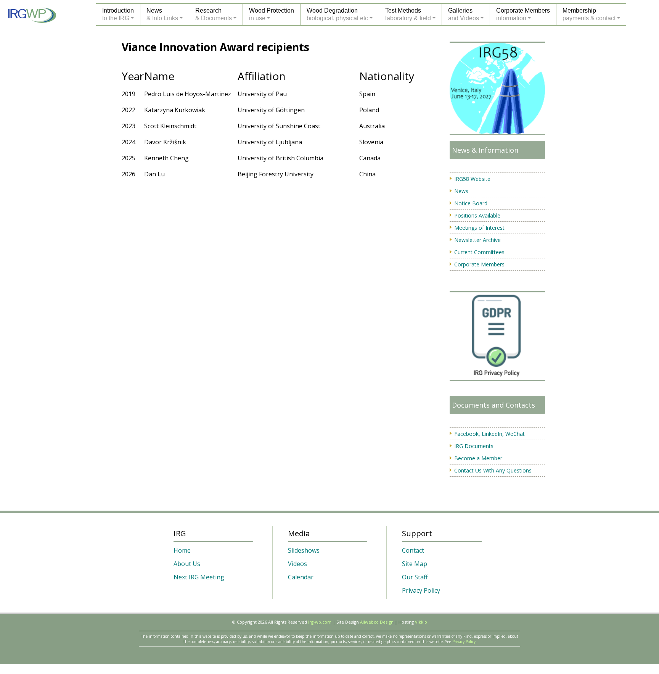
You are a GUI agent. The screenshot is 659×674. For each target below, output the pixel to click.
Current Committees (479, 252)
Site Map (414, 564)
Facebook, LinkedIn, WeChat (489, 433)
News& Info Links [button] (162, 14)
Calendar (300, 577)
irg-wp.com (319, 622)
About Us (187, 564)
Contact (413, 550)
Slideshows (304, 550)
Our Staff (415, 577)
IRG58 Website (472, 178)
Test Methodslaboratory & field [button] (408, 14)
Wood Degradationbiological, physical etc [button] (337, 14)
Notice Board (470, 203)
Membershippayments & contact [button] (589, 14)
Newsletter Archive (477, 239)
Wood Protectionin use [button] (271, 14)
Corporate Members (479, 264)
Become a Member (478, 458)
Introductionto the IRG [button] (118, 14)
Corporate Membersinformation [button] (523, 14)
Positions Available (477, 215)
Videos (297, 564)
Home (182, 550)
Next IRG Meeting (199, 577)
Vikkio (421, 622)
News (461, 191)
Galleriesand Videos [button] (463, 14)
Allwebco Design (377, 622)
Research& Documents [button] (213, 14)
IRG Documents (473, 446)
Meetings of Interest (479, 227)
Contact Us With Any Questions (493, 470)
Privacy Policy (421, 590)
